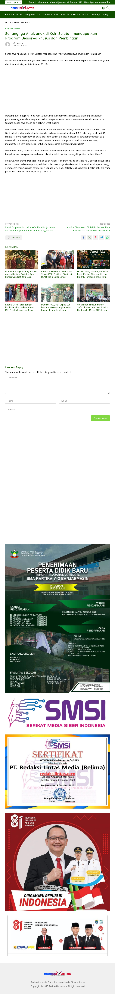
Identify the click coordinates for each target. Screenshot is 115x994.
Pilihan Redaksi (12, 28)
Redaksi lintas (17, 43)
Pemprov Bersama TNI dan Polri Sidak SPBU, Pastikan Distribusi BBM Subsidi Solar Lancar (57, 274)
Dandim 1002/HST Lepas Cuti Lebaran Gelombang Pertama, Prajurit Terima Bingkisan (56, 307)
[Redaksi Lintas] (22, 8)
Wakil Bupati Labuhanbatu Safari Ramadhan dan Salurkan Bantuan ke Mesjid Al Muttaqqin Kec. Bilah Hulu (93, 307)
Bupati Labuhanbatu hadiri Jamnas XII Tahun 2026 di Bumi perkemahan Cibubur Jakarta (49, 2)
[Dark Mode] (103, 8)
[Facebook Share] (83, 237)
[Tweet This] (89, 237)
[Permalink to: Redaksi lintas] (7, 44)
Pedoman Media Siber (65, 982)
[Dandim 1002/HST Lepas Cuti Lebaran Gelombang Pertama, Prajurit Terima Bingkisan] (57, 293)
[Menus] (7, 8)
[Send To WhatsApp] (107, 237)
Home (82, 982)
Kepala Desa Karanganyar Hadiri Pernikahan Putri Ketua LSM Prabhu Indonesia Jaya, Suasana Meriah (19, 307)
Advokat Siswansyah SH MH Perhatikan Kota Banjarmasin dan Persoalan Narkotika (88, 227)
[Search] (108, 8)
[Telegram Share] (101, 237)
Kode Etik (46, 982)
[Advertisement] (57, 90)
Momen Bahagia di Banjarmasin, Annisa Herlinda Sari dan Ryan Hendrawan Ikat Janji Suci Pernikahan (21, 274)
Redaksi (35, 982)
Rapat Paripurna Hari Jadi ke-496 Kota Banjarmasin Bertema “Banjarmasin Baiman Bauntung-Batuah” (30, 227)
